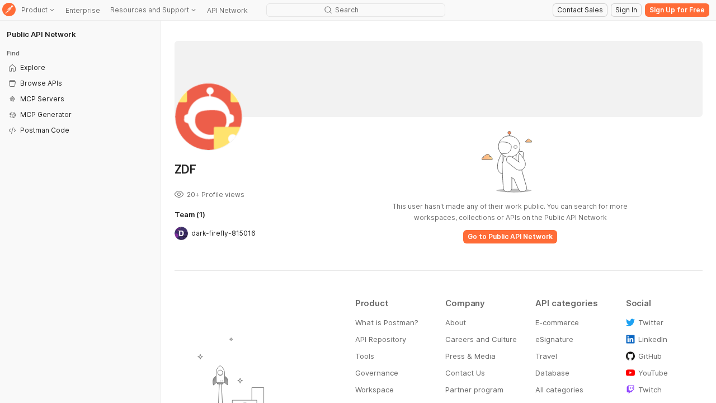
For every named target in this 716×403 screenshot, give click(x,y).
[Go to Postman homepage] (9, 10)
